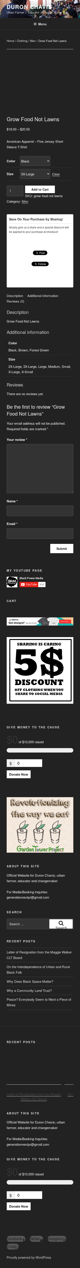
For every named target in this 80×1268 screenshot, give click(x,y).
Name (12, 501)
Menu (42, 24)
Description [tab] (15, 295)
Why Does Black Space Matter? (30, 981)
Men (33, 41)
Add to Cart (40, 189)
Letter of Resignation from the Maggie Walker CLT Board (34, 1096)
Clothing (22, 41)
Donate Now (18, 774)
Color (11, 160)
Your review (17, 439)
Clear (56, 174)
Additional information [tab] (42, 295)
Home (10, 41)
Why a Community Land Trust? (29, 990)
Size (10, 173)
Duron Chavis (29, 6)
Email (12, 523)
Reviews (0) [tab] (15, 301)
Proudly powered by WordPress (29, 1257)
